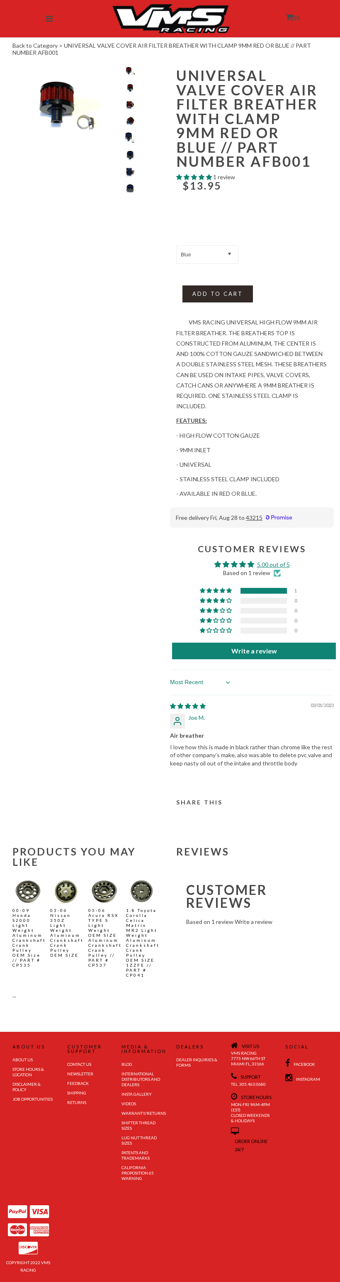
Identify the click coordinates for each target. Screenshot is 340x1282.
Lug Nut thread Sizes (139, 1140)
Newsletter (80, 1073)
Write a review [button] (254, 651)
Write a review (253, 921)
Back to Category (35, 45)
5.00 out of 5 (273, 564)
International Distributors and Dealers (140, 1079)
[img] (188, 705)
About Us (22, 1059)
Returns (76, 1102)
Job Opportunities (32, 1099)
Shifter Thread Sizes (138, 1125)
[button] (194, 176)
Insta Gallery (136, 1094)
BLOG (126, 1064)
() (297, 17)
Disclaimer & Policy (26, 1087)
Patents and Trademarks (135, 1155)
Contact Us (79, 1064)
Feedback (78, 1083)
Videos (128, 1103)
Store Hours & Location (28, 1072)
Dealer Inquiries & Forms (196, 1062)
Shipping (76, 1092)
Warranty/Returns (142, 1113)
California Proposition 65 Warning (137, 1173)
